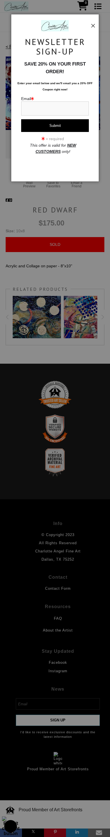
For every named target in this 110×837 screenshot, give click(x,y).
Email (26, 99)
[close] (93, 25)
